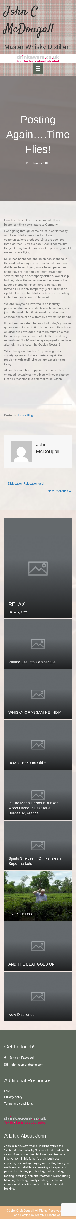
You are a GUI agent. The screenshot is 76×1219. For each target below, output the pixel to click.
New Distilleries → (60, 491)
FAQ (7, 1090)
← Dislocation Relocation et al (24, 483)
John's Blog (25, 415)
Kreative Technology (48, 1214)
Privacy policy (13, 1097)
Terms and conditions (18, 1103)
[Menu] (38, 68)
